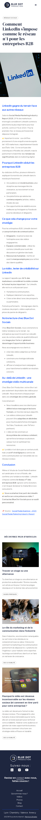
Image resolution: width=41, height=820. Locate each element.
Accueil (19, 790)
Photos (19, 800)
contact (20, 777)
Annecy (32, 812)
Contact (19, 806)
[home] (15, 5)
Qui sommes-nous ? (19, 794)
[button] (35, 5)
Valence (24, 812)
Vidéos (19, 797)
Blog (19, 803)
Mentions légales (31, 817)
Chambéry (14, 812)
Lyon (6, 812)
